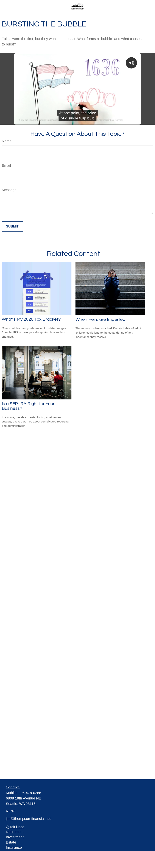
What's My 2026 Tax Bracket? (31, 319)
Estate (11, 842)
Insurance (14, 848)
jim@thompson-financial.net (28, 819)
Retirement (15, 832)
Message (9, 190)
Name (7, 141)
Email (6, 165)
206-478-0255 (30, 793)
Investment (15, 837)
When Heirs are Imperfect (101, 319)
